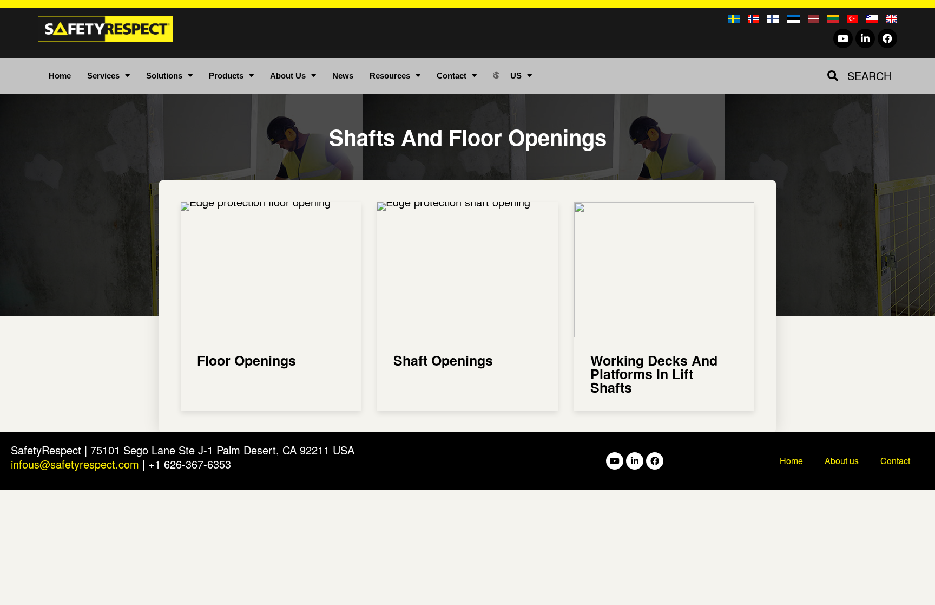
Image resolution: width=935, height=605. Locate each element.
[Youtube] (843, 38)
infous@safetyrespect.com (75, 464)
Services (103, 75)
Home (60, 75)
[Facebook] (887, 38)
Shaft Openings (443, 360)
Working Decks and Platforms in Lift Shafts (653, 373)
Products (226, 75)
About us (842, 460)
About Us (288, 75)
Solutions (164, 75)
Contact (451, 75)
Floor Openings (246, 360)
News (342, 75)
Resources (390, 75)
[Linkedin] (865, 38)
